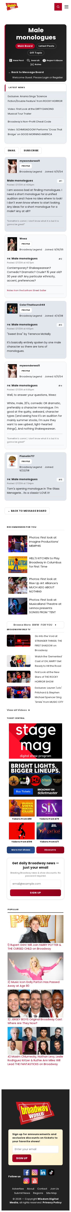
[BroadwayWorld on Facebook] (26, 1172)
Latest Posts (46, 46)
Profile (26, 166)
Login (48, 6)
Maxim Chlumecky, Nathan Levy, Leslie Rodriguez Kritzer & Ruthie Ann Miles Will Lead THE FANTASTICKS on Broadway (35, 1060)
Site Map (51, 1193)
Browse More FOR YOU (32, 625)
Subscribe (31, 150)
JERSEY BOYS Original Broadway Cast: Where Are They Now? (35, 1021)
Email (12, 150)
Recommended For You (22, 527)
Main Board (25, 46)
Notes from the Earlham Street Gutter (26, 290)
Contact (42, 1188)
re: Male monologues (22, 258)
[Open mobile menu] (66, 7)
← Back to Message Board (26, 72)
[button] (58, 7)
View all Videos (17, 710)
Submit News (22, 1193)
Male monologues (20, 180)
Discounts (50, 849)
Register (37, 6)
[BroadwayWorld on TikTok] (51, 1172)
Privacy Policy (52, 1202)
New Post (18, 60)
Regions (38, 1193)
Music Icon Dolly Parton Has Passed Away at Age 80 (33, 984)
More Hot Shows (20, 849)
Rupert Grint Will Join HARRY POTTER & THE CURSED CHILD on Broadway (34, 947)
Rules (38, 64)
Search (35, 60)
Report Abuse (55, 60)
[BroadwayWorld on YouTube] (34, 1180)
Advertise (18, 1188)
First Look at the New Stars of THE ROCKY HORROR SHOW (47, 676)
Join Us (54, 1188)
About (30, 1188)
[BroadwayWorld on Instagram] (34, 1172)
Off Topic (36, 52)
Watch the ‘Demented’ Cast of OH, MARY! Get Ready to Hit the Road (48, 661)
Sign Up (21, 1158)
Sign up (35, 892)
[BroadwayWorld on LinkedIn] (43, 1172)
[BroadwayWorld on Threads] (26, 1180)
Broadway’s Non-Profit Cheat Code (29, 121)
